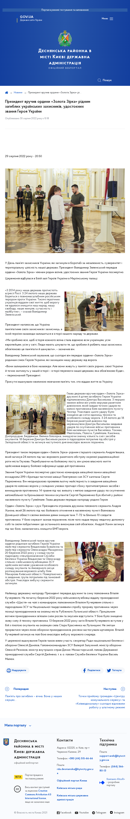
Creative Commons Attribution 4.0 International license (38, 795)
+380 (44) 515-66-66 (81, 758)
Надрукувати (19, 670)
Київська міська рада (69, 788)
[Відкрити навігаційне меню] (111, 18)
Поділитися (94, 670)
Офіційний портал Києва (72, 780)
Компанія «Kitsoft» (116, 779)
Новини (18, 92)
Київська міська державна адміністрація (72, 797)
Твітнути (117, 670)
